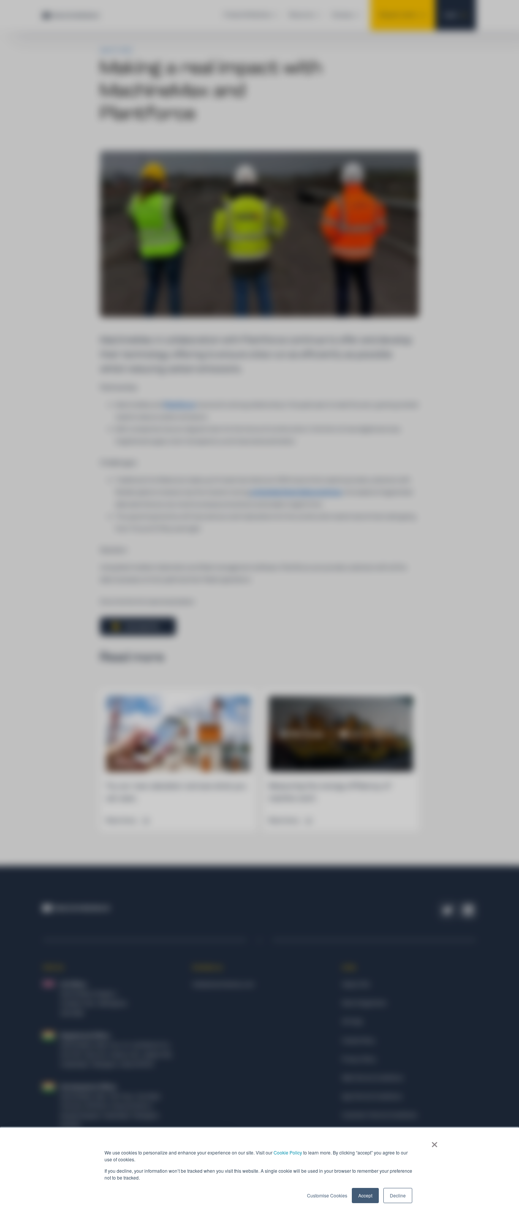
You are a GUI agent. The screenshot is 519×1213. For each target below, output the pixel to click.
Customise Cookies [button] (327, 1195)
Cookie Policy (288, 1152)
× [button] (434, 1142)
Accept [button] (365, 1195)
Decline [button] (398, 1195)
